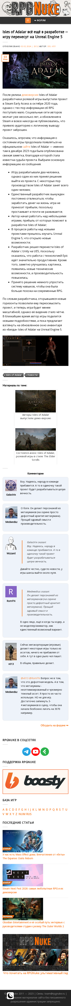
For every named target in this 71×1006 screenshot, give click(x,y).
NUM (22, 814)
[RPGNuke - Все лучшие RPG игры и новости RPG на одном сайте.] (36, 8)
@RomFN (34, 678)
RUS (29, 814)
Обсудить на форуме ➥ (54, 725)
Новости (32, 375)
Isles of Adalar (14, 375)
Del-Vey (52, 46)
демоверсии (30, 95)
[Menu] (28, 20)
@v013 (24, 678)
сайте (26, 147)
